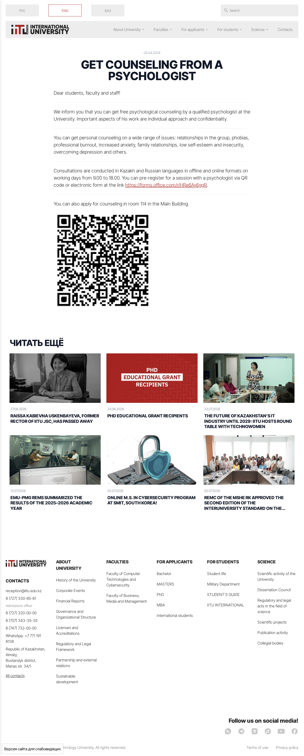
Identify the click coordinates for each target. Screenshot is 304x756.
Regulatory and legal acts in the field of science (274, 606)
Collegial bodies (270, 643)
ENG (65, 11)
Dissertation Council (274, 589)
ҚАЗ (108, 11)
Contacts (285, 29)
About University (127, 29)
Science (258, 29)
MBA (161, 605)
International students (175, 615)
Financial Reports (70, 601)
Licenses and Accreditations (68, 630)
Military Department (223, 584)
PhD (160, 594)
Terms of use (257, 747)
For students (227, 29)
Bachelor (164, 573)
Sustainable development (67, 679)
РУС (22, 11)
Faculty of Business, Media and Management (126, 598)
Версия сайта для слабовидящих (32, 748)
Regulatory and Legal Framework (73, 646)
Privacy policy (287, 747)
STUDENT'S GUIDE (223, 594)
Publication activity (272, 632)
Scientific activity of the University (276, 576)
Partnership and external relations (76, 663)
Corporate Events (70, 590)
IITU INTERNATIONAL (225, 605)
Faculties (161, 29)
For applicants (192, 29)
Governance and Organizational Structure (76, 614)
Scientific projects (272, 622)
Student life (216, 573)
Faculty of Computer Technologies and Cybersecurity (123, 579)
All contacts (15, 675)
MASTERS (165, 584)
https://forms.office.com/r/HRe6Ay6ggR (166, 185)
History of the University (76, 580)
